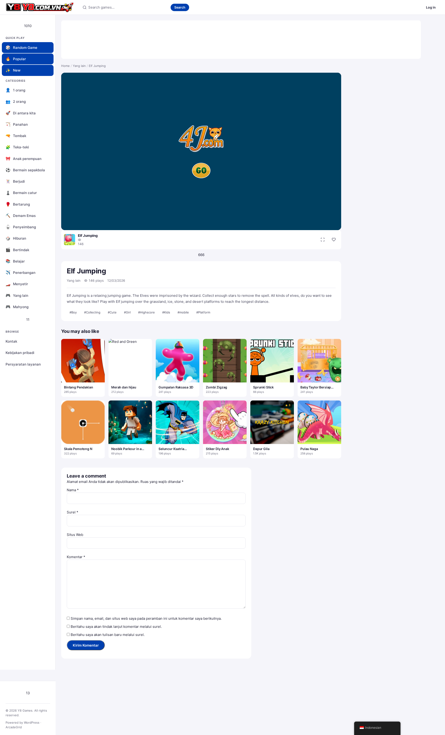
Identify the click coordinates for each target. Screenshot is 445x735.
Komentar (76, 557)
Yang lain (79, 66)
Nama (73, 490)
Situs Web (75, 534)
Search (179, 7)
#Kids (166, 312)
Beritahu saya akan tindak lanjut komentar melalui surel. (116, 626)
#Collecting (92, 312)
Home (65, 66)
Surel (72, 512)
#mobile (183, 312)
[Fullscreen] (322, 239)
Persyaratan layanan (23, 364)
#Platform (203, 312)
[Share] (333, 239)
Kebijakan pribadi (20, 352)
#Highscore (146, 312)
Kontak (11, 341)
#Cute (112, 312)
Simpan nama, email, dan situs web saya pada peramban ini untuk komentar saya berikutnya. (146, 618)
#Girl (127, 312)
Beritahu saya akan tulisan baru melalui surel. (108, 634)
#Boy (73, 312)
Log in (431, 7)
